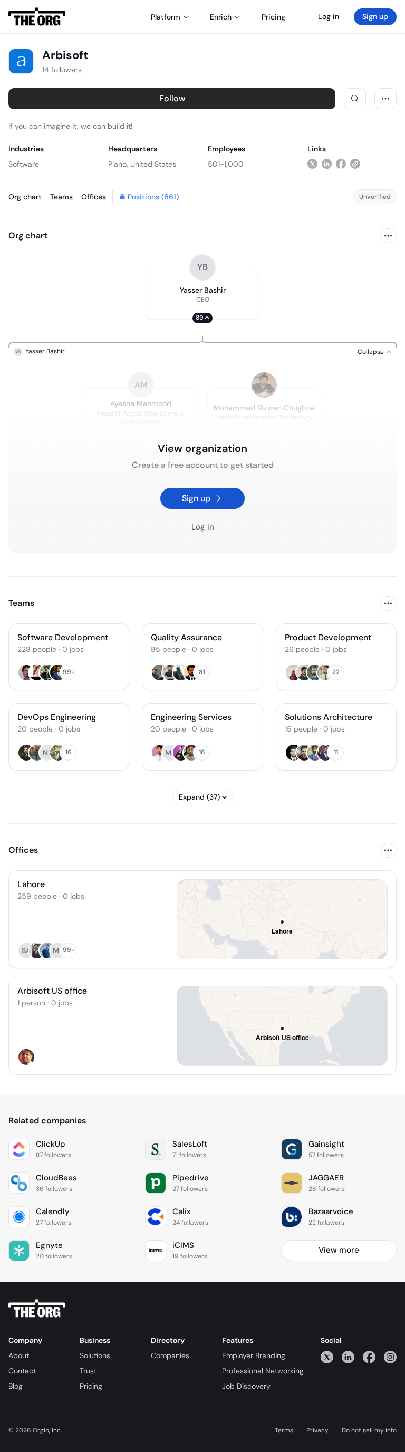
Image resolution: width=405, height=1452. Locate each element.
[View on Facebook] (341, 164)
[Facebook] (369, 1356)
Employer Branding (253, 1355)
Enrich (221, 17)
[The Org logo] (36, 1308)
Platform (165, 17)
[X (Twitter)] (327, 1356)
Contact (22, 1371)
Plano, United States (142, 164)
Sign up (375, 16)
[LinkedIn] (348, 1356)
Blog (15, 1386)
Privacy (317, 1430)
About (18, 1355)
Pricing (91, 1386)
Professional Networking (263, 1371)
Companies (170, 1355)
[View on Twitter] (312, 164)
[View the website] (355, 164)
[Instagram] (390, 1356)
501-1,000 (226, 164)
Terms (284, 1430)
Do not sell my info (369, 1430)
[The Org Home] (36, 16)
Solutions (95, 1355)
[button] (202, 295)
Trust (88, 1371)
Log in (328, 16)
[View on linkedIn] (327, 164)
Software (23, 164)
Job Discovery (246, 1386)
